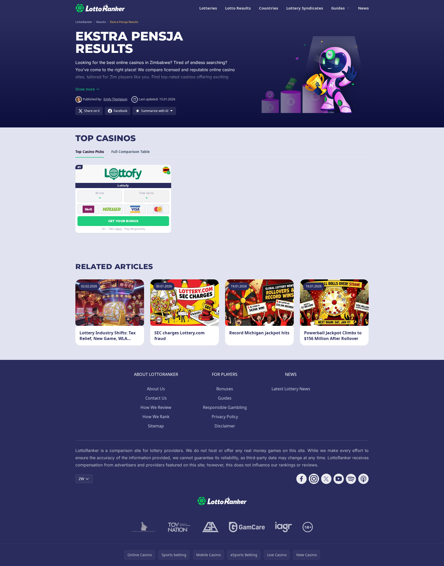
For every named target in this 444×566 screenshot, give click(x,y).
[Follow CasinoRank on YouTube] (339, 479)
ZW (81, 478)
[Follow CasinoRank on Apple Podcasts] (363, 479)
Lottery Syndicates (304, 8)
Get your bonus (123, 221)
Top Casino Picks (89, 151)
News (363, 8)
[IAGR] (283, 527)
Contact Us (156, 398)
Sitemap (156, 426)
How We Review (155, 407)
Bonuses (224, 389)
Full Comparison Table (130, 151)
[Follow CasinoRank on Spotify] (351, 479)
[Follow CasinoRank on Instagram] (314, 479)
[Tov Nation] (179, 527)
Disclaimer (225, 426)
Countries (268, 8)
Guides (338, 8)
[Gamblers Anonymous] (210, 527)
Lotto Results (238, 8)
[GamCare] (247, 527)
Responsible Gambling (225, 407)
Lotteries (208, 8)
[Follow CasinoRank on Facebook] (301, 479)
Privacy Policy (225, 416)
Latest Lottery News (291, 389)
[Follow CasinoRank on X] (326, 479)
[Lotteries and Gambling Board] (143, 527)
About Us (156, 389)
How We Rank (156, 416)
